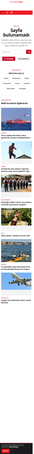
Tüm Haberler (23, 59)
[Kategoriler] (11, 13)
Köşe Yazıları (11, 88)
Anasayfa (9, 59)
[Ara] (7, 13)
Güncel (17, 83)
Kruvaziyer (22, 88)
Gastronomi (7, 83)
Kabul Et (5, 451)
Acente (6, 78)
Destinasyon (16, 78)
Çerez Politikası (13, 447)
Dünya (27, 78)
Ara (29, 52)
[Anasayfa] (16, 3)
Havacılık (27, 83)
